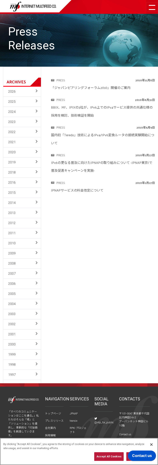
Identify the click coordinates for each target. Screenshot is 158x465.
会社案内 (50, 428)
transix (73, 420)
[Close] (151, 444)
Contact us (125, 434)
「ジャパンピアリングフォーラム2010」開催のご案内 (90, 88)
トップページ (53, 413)
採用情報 (50, 435)
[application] (142, 456)
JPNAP (74, 413)
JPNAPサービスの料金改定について (77, 190)
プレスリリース (54, 420)
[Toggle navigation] (152, 7)
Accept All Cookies (108, 456)
